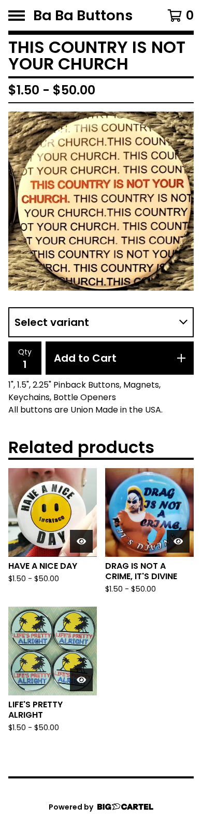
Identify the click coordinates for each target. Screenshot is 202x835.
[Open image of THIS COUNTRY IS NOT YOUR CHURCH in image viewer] (101, 201)
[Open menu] (16, 15)
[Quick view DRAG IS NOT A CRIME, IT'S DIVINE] (178, 541)
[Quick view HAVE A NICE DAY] (81, 541)
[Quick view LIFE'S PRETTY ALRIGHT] (81, 679)
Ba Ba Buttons (83, 15)
